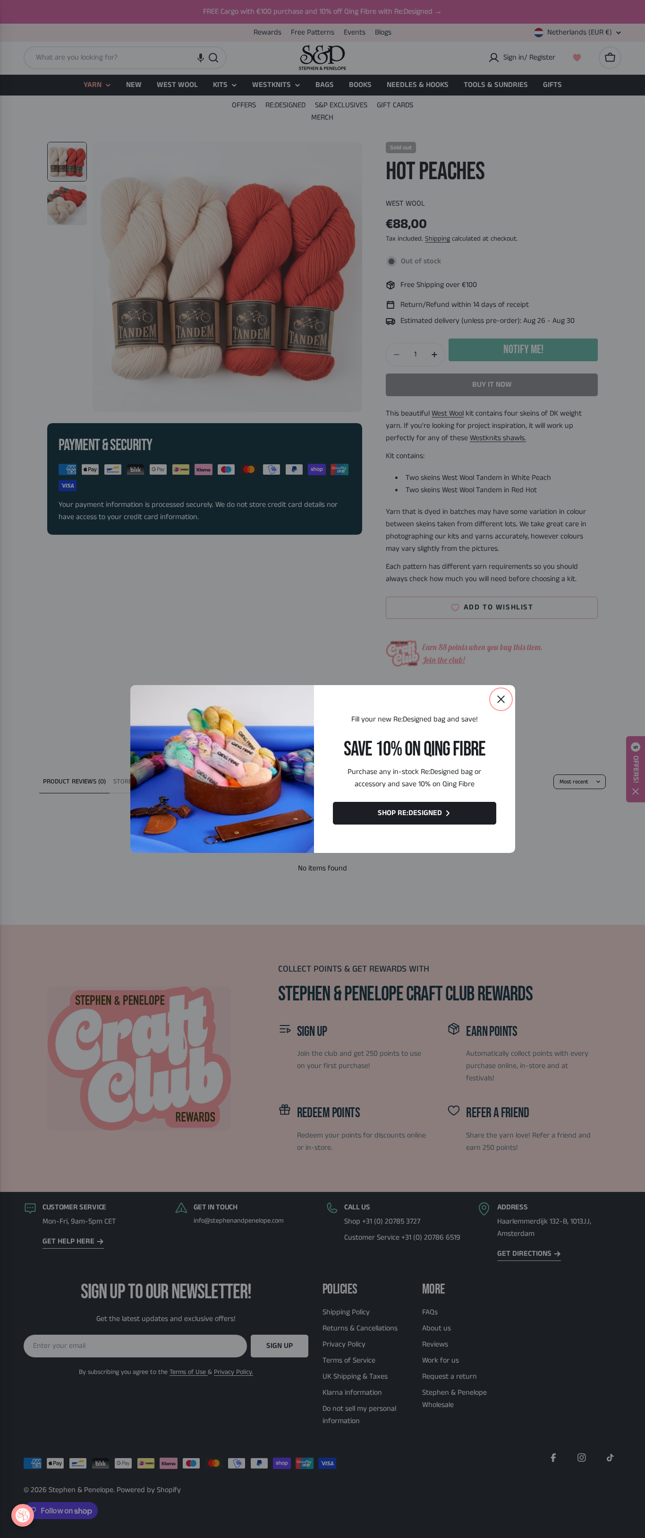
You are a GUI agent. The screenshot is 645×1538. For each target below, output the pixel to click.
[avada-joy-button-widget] (22, 1515)
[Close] (501, 699)
